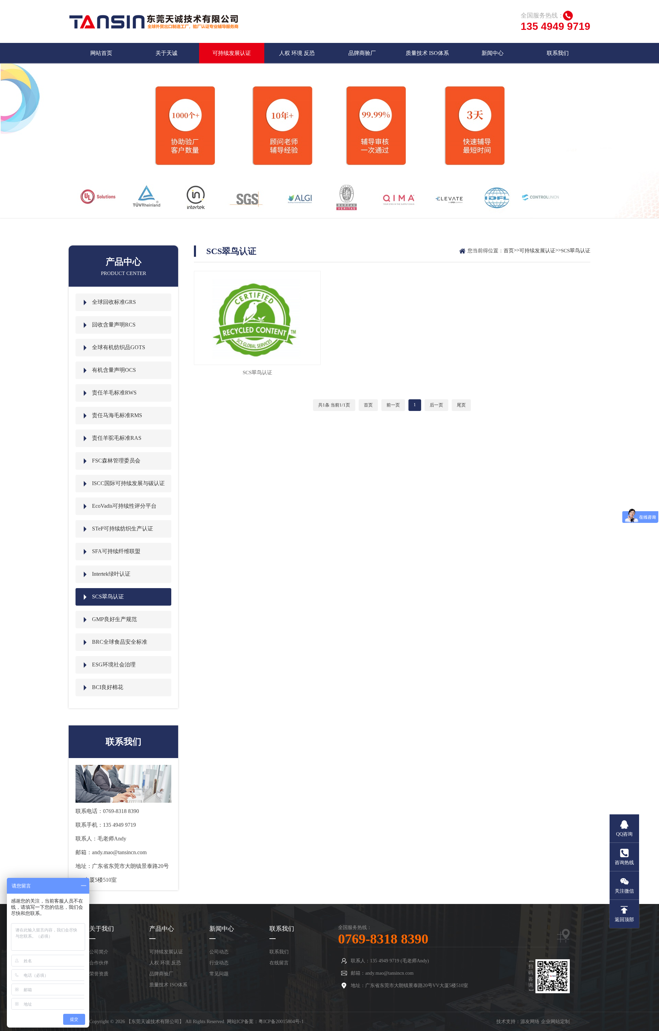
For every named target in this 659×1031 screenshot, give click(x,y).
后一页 (436, 405)
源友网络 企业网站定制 (545, 1021)
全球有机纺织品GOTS (118, 347)
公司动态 (219, 951)
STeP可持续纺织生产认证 (122, 528)
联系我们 (558, 53)
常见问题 (219, 973)
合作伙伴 (98, 962)
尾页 (461, 405)
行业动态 (219, 962)
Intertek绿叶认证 (111, 574)
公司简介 (98, 951)
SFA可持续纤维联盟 (116, 551)
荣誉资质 (98, 973)
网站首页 (101, 53)
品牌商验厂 (362, 53)
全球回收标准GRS (114, 302)
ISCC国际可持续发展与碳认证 (128, 483)
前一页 (393, 405)
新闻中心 (493, 53)
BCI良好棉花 (107, 687)
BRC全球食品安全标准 (119, 642)
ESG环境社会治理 (114, 664)
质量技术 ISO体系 (427, 53)
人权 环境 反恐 (297, 53)
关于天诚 (166, 53)
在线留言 (279, 962)
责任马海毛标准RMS (117, 415)
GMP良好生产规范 (114, 619)
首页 (509, 250)
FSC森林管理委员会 (116, 460)
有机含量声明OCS (114, 370)
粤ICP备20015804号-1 (281, 1021)
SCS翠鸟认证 (108, 596)
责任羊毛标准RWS (114, 393)
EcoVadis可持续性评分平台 (124, 506)
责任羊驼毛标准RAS (116, 438)
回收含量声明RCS (114, 325)
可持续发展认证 (231, 53)
